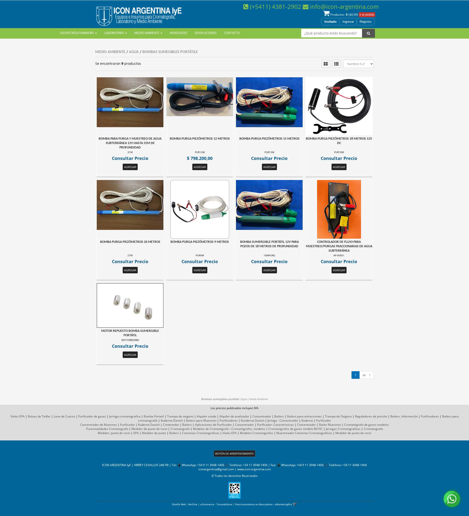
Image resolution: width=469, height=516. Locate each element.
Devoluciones (206, 33)
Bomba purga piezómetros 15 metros (269, 139)
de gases (370, 425)
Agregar (130, 167)
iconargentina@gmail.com (216, 469)
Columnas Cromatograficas (200, 433)
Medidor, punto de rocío (114, 433)
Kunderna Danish (252, 420)
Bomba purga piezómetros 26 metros (130, 242)
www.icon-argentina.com (254, 469)
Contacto (232, 33)
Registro (365, 21)
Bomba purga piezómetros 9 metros (200, 242)
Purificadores (430, 416)
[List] (336, 64)
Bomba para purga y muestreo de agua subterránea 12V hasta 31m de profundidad (130, 143)
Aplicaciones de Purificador (213, 425)
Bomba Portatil (154, 416)
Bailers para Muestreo (201, 420)
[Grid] (325, 64)
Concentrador (261, 416)
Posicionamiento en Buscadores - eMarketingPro (263, 504)
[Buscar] (368, 33)
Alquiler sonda (206, 416)
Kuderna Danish (149, 425)
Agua (134, 52)
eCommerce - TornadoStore (216, 504)
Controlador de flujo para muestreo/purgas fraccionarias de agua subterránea (339, 246)
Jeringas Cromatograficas (343, 429)
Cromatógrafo (353, 425)
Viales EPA (18, 416)
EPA (136, 433)
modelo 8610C (313, 429)
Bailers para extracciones (304, 416)
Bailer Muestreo (330, 425)
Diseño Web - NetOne (184, 504)
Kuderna (307, 420)
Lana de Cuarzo (64, 416)
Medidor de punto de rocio (149, 429)
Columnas (302, 433)
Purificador (323, 420)
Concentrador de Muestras (98, 425)
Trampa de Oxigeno (338, 416)
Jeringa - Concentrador (282, 420)
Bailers (279, 416)
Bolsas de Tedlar (39, 416)
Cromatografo (180, 429)
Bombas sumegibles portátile (170, 52)
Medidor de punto (154, 433)
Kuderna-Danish (172, 420)
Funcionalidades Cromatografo (107, 429)
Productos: (344, 14)
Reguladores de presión (371, 416)
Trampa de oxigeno (180, 416)
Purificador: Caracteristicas (275, 425)
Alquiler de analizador (234, 416)
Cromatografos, (242, 429)
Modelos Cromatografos (256, 433)
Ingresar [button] (348, 21)
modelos (383, 425)
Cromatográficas (320, 433)
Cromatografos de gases (285, 429)
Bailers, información (404, 416)
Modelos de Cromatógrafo (211, 429)
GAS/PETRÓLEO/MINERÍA (77, 33)
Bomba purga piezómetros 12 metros (200, 139)
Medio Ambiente (147, 33)
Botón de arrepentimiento (234, 453)
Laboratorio (114, 33)
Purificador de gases (92, 416)
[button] (295, 504)
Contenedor (171, 425)
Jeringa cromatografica (124, 416)
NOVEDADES (178, 33)
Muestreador (285, 433)
